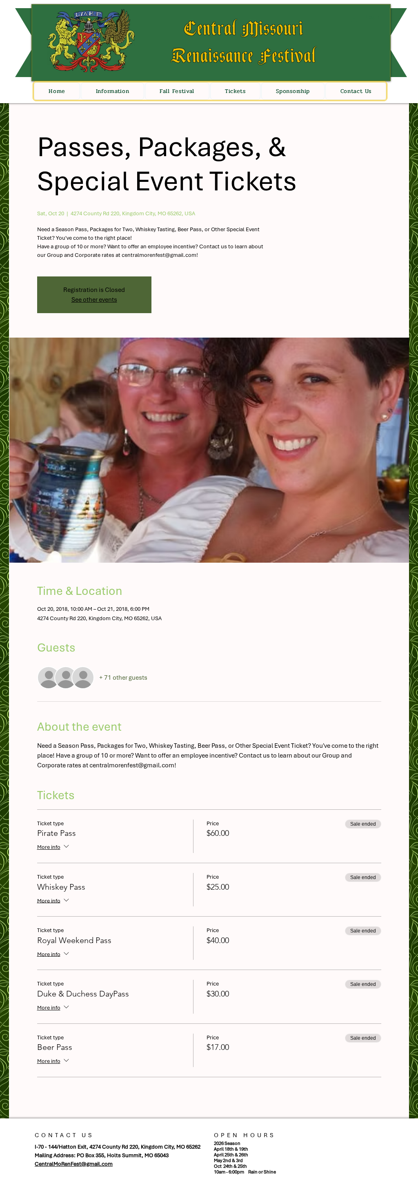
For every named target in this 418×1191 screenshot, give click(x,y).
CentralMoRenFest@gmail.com (74, 1163)
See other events (94, 300)
